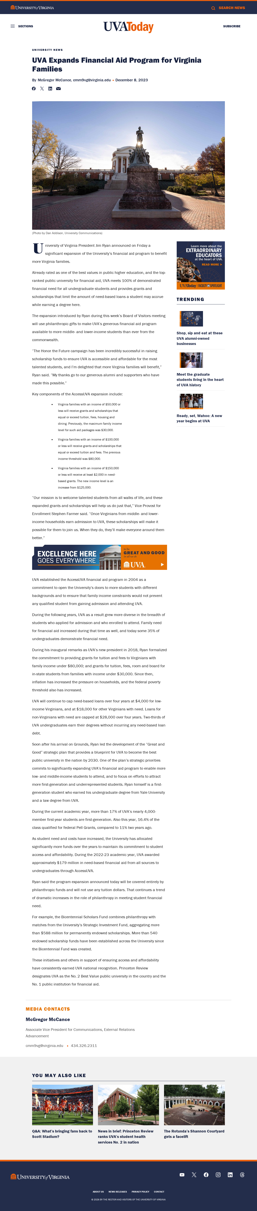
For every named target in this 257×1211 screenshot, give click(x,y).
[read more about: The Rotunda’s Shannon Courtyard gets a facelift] (194, 1105)
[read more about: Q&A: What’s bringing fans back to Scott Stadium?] (62, 1105)
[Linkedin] (230, 1176)
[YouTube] (182, 1176)
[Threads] (242, 1176)
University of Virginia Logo (32, 7)
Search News (232, 7)
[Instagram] (218, 1176)
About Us (98, 1191)
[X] (194, 1176)
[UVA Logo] (40, 1176)
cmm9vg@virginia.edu (92, 79)
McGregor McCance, (55, 79)
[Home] (128, 27)
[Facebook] (206, 1176)
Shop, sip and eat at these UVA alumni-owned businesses (200, 338)
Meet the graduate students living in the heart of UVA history (200, 379)
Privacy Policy (140, 1191)
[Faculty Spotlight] (201, 265)
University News (47, 49)
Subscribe (231, 26)
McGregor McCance (48, 1019)
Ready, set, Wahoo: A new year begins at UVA (199, 418)
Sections (25, 26)
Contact (159, 1191)
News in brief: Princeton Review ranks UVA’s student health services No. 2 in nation (125, 1136)
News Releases (118, 1191)
